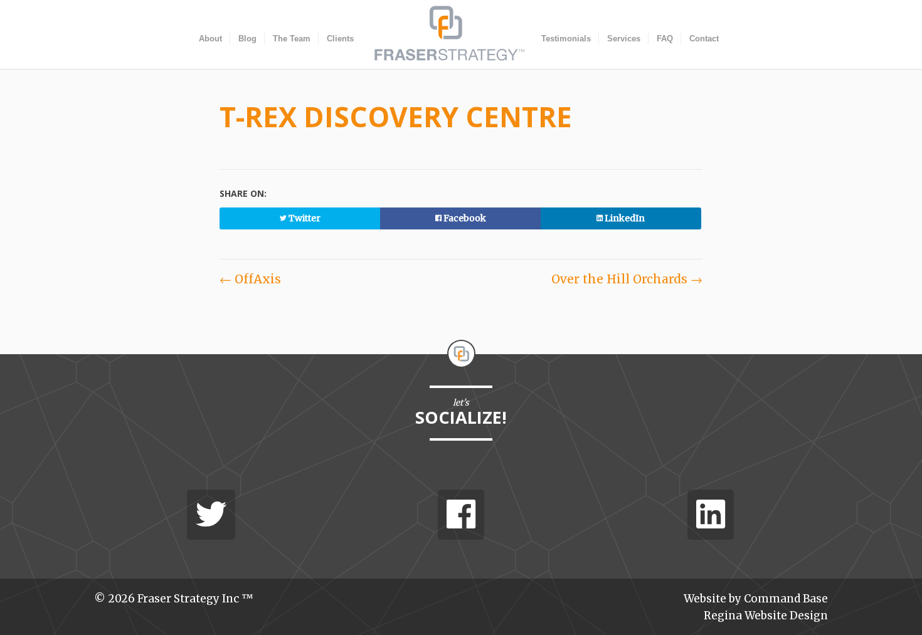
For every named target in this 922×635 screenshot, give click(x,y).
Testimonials (566, 38)
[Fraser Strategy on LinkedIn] (710, 515)
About (210, 38)
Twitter (304, 218)
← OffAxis (250, 278)
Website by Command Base (756, 599)
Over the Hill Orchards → (626, 278)
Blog (247, 38)
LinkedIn (624, 218)
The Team (291, 38)
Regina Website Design (766, 615)
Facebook (464, 218)
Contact (704, 38)
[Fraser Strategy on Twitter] (211, 515)
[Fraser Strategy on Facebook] (461, 515)
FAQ (665, 38)
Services (623, 38)
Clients (340, 38)
